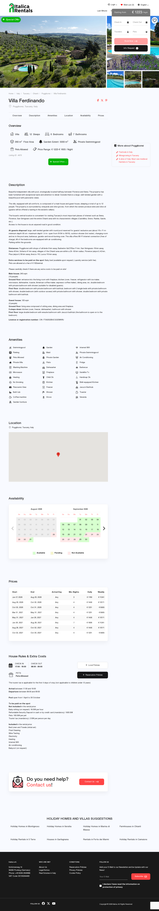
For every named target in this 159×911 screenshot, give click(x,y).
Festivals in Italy (126, 152)
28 (54, 535)
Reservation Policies (93, 675)
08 (19, 525)
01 (19, 520)
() (128, 5)
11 (36, 525)
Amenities (52, 116)
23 (25, 535)
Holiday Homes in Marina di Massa (96, 828)
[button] (112, 4)
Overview (17, 116)
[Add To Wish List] (155, 20)
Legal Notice (44, 870)
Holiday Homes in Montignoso (25, 827)
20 (48, 530)
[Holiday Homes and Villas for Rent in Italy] (21, 8)
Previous (12, 528)
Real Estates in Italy (47, 873)
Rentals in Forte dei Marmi (96, 840)
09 (25, 525)
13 (48, 525)
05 (42, 520)
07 (54, 520)
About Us (43, 867)
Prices (101, 116)
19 (42, 530)
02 (25, 520)
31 (31, 540)
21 (54, 530)
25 (36, 535)
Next (104, 528)
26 (42, 535)
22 (19, 535)
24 (31, 535)
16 (25, 530)
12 (42, 525)
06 (48, 520)
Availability (85, 116)
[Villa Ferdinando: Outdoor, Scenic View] (53, 52)
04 (36, 520)
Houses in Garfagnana (58, 840)
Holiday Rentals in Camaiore (133, 840)
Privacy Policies (75, 870)
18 (36, 530)
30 (25, 540)
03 (31, 520)
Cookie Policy (75, 873)
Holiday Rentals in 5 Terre (23, 840)
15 (19, 530)
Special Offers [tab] (58, 162)
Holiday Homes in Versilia (59, 827)
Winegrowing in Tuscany (129, 156)
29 (19, 540)
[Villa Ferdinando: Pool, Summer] (115, 79)
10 (30, 525)
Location (68, 116)
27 (48, 535)
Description (34, 116)
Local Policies (93, 665)
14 (54, 525)
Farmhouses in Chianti (130, 827)
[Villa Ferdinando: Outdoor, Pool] (133, 79)
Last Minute (102, 11)
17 (30, 530)
